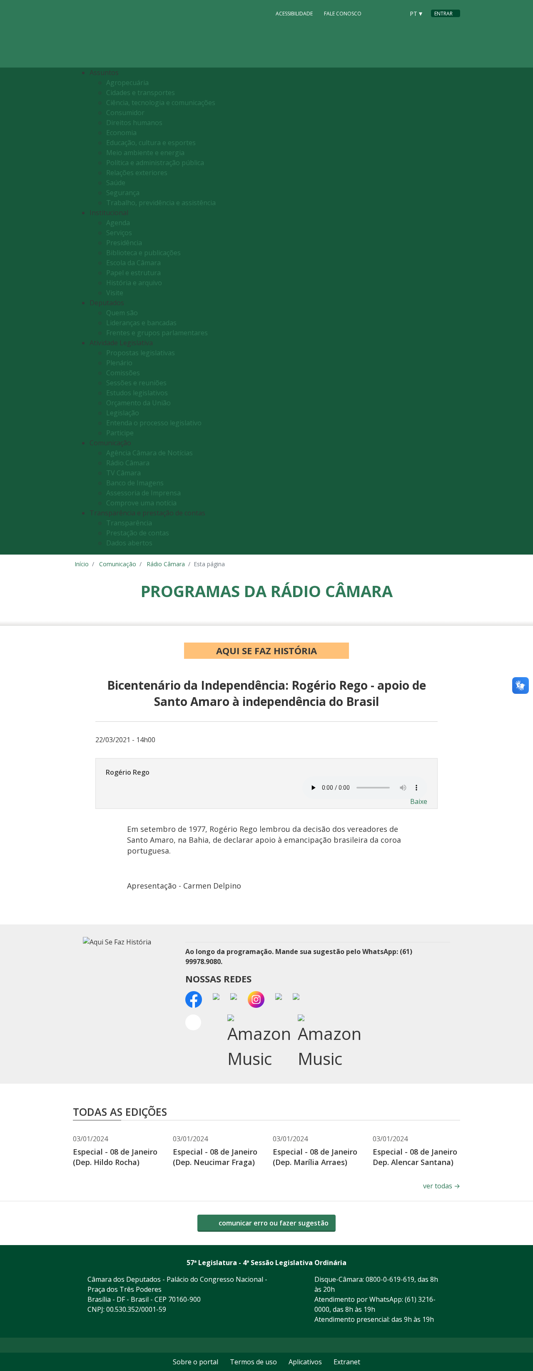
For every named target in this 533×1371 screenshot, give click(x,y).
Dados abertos (129, 542)
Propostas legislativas (140, 352)
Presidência (124, 242)
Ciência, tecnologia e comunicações (160, 102)
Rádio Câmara (127, 462)
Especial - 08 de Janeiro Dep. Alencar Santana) (415, 1157)
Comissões (123, 372)
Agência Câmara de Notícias (149, 452)
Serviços (119, 232)
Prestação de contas (137, 532)
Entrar (443, 13)
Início (82, 564)
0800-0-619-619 (390, 1279)
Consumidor (125, 112)
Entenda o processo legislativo (154, 422)
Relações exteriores (136, 172)
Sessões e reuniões (136, 382)
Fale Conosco (342, 13)
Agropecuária (127, 82)
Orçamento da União (138, 402)
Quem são (122, 312)
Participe (120, 432)
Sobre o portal (195, 1361)
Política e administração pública (155, 162)
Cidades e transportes (140, 92)
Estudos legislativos (137, 392)
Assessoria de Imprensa (143, 492)
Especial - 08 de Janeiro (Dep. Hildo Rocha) (115, 1157)
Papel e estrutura (133, 272)
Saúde (115, 182)
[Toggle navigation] (451, 311)
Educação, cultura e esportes (151, 142)
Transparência (129, 522)
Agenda (118, 222)
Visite (114, 292)
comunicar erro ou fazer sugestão (273, 1223)
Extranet (347, 1361)
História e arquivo (134, 282)
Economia (121, 132)
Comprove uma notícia (141, 502)
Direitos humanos (134, 122)
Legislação (122, 412)
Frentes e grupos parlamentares (157, 332)
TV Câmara (123, 472)
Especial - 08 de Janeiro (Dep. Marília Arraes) (315, 1157)
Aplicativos (305, 1361)
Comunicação (117, 564)
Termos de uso (253, 1361)
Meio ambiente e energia (145, 152)
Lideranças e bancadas (141, 322)
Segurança (122, 192)
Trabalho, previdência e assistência (161, 202)
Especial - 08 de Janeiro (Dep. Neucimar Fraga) (215, 1157)
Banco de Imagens (135, 482)
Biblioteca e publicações (143, 252)
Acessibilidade (294, 13)
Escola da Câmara (133, 262)
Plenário (119, 362)
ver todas (441, 1185)
